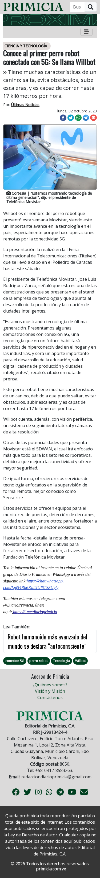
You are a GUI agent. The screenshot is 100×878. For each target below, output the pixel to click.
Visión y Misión (50, 691)
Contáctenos (50, 697)
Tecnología (61, 660)
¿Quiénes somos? (50, 685)
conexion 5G (14, 660)
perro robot (38, 660)
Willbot (80, 660)
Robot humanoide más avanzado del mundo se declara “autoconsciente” (47, 641)
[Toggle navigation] (86, 32)
